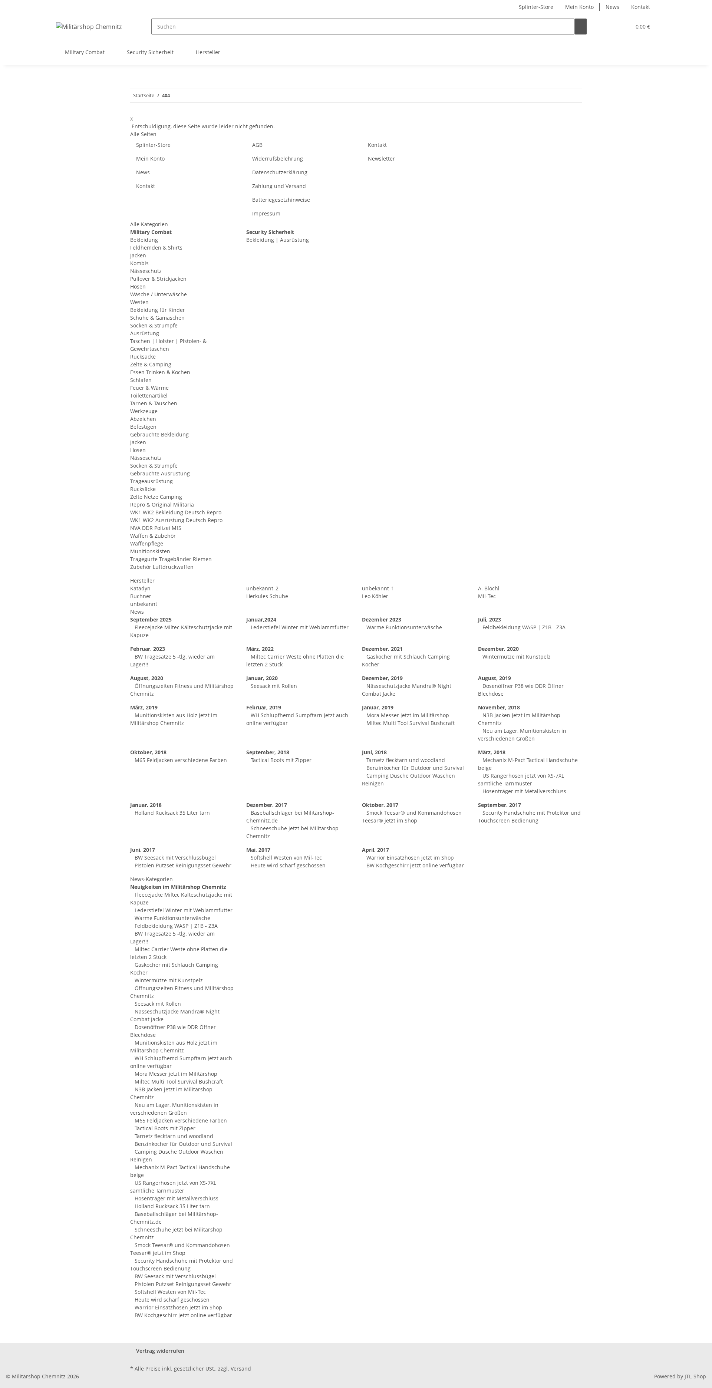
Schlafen (141, 379)
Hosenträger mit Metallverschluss (523, 791)
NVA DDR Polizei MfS (155, 527)
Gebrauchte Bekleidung (159, 434)
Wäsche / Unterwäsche (158, 294)
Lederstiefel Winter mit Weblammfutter (299, 627)
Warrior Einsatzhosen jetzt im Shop (409, 857)
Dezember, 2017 (266, 804)
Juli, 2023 (489, 619)
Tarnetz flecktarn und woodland (405, 760)
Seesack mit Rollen (273, 685)
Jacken (138, 255)
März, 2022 (260, 648)
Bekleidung (144, 239)
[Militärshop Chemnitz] (89, 26)
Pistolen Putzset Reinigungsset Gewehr (182, 865)
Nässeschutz (146, 270)
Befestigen (143, 426)
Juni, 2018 (374, 752)
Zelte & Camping (150, 364)
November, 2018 (499, 707)
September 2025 (151, 619)
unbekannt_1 (378, 588)
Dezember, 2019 (382, 678)
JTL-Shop (695, 1376)
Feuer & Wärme (149, 387)
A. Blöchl (489, 588)
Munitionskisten (150, 551)
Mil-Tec (487, 596)
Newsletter (381, 158)
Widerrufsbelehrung (277, 158)
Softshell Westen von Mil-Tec (285, 857)
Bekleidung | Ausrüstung (277, 239)
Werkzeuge (144, 411)
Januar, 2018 (146, 804)
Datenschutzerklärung (279, 172)
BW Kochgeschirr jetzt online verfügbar (414, 865)
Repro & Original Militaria (162, 504)
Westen (139, 302)
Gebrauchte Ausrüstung (160, 473)
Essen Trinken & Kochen (160, 372)
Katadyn (140, 588)
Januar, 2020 (262, 678)
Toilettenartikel (149, 395)
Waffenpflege (146, 543)
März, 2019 (144, 707)
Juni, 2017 (142, 849)
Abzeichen (143, 418)
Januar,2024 (261, 619)
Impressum (266, 213)
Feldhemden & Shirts (156, 247)
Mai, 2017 (258, 849)
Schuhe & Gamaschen (157, 317)
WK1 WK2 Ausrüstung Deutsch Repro (176, 520)
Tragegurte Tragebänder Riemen (171, 559)
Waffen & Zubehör (153, 535)
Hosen (138, 286)
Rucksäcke (143, 356)
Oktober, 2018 (148, 752)
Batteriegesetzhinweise (281, 199)
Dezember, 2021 (382, 648)
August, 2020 (146, 678)
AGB (257, 144)
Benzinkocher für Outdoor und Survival (414, 767)
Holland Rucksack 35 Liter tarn (171, 812)
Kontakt (640, 6)
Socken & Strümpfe (154, 325)
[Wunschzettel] (622, 26)
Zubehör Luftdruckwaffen (162, 566)
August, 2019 (494, 678)
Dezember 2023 (381, 619)
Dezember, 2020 (498, 648)
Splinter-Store (536, 6)
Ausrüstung (144, 333)
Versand (241, 1368)
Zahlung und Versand (279, 185)
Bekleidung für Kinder (157, 309)
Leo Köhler (375, 596)
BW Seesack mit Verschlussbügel (174, 857)
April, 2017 (375, 849)
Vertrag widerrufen (160, 1350)
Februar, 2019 (263, 707)
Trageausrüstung (151, 481)
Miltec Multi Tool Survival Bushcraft (410, 722)
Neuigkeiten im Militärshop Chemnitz (178, 886)
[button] (610, 26)
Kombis (139, 263)
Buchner (140, 596)
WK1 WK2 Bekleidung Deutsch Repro (175, 512)
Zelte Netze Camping (156, 496)
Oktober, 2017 (380, 804)
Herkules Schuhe (267, 596)
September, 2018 (267, 752)
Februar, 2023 (147, 648)
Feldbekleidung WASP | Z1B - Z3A (523, 627)
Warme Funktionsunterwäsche (403, 627)
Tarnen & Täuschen (153, 403)
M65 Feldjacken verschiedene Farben (180, 760)
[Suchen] (581, 26)
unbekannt (143, 603)
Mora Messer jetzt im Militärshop (407, 715)
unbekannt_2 (262, 588)
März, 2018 (491, 752)
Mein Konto (579, 6)
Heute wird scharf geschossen (287, 865)
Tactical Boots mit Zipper (280, 760)
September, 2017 (499, 804)
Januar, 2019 (377, 707)
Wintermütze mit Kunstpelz (516, 656)
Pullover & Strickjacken (158, 278)
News (612, 6)
